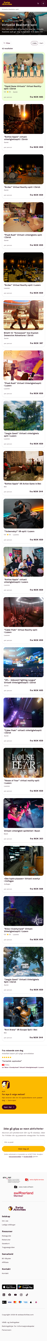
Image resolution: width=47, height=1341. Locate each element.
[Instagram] (21, 1295)
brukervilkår (28, 1156)
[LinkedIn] (4, 1295)
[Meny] (43, 3)
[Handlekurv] (38, 3)
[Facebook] (10, 1295)
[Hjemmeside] (7, 3)
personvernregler (15, 1156)
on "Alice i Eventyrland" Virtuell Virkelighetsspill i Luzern (23, 1067)
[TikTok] (27, 1295)
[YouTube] (15, 1295)
